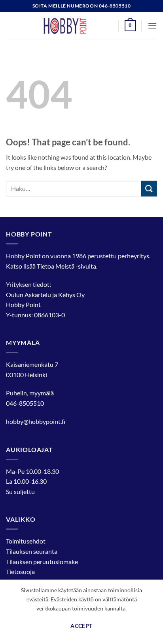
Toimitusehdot (25, 541)
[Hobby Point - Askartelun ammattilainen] (72, 26)
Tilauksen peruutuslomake (42, 561)
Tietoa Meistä (55, 266)
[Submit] (149, 188)
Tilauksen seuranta (31, 551)
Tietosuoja (20, 571)
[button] (130, 26)
